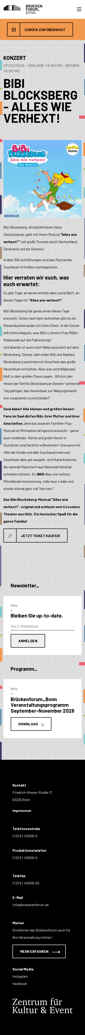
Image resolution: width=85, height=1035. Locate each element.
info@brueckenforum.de (30, 904)
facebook (19, 983)
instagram (20, 976)
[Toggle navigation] (79, 9)
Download (28, 724)
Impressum (21, 810)
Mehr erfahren (34, 951)
